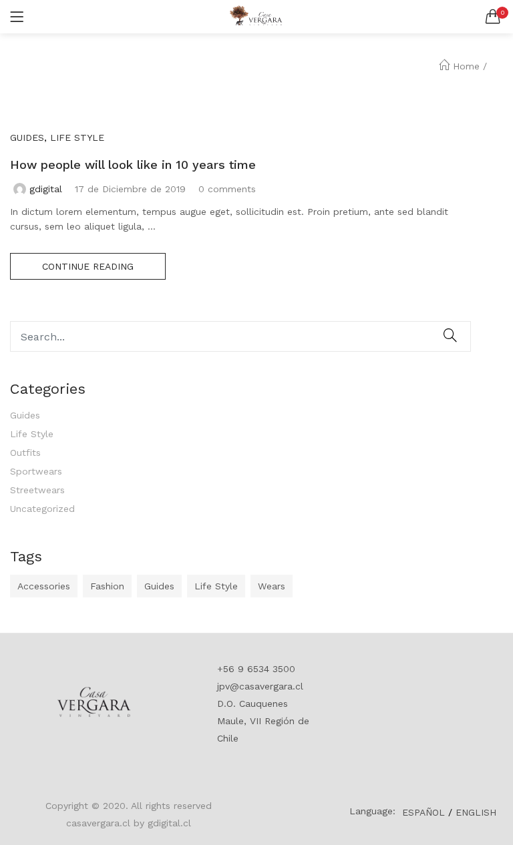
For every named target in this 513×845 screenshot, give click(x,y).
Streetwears (37, 490)
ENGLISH (476, 812)
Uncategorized (42, 508)
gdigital (45, 189)
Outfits (25, 452)
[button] (493, 16)
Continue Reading (88, 266)
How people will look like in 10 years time (133, 165)
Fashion (107, 586)
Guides (25, 415)
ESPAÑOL (423, 812)
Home (466, 66)
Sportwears (36, 471)
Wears (271, 586)
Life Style (31, 434)
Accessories (43, 586)
